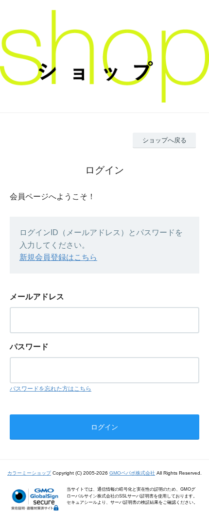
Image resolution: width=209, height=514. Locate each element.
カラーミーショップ (29, 473)
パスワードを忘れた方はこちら (50, 388)
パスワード (29, 347)
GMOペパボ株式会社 (132, 473)
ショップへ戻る (164, 140)
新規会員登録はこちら (58, 257)
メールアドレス (37, 296)
